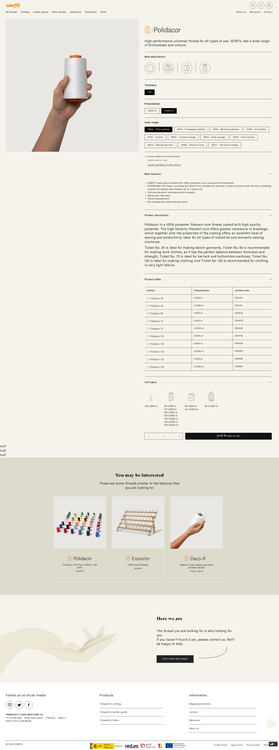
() (228, 436)
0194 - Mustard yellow (226, 129)
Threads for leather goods (113, 712)
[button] (253, 5)
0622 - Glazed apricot (160, 145)
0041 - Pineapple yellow (191, 129)
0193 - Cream (155, 137)
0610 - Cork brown (244, 137)
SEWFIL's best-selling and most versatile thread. (196, 566)
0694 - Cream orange (183, 137)
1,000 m (152, 111)
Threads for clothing (110, 704)
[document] (72, 85)
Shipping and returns (200, 704)
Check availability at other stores (164, 165)
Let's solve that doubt (175, 659)
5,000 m (169, 111)
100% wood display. (138, 565)
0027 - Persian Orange (225, 145)
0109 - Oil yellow (256, 129)
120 (150, 92)
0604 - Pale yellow (158, 129)
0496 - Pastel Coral (192, 145)
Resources (194, 720)
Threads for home (109, 720)
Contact (193, 712)
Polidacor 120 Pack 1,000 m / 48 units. (80, 566)
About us (194, 728)
